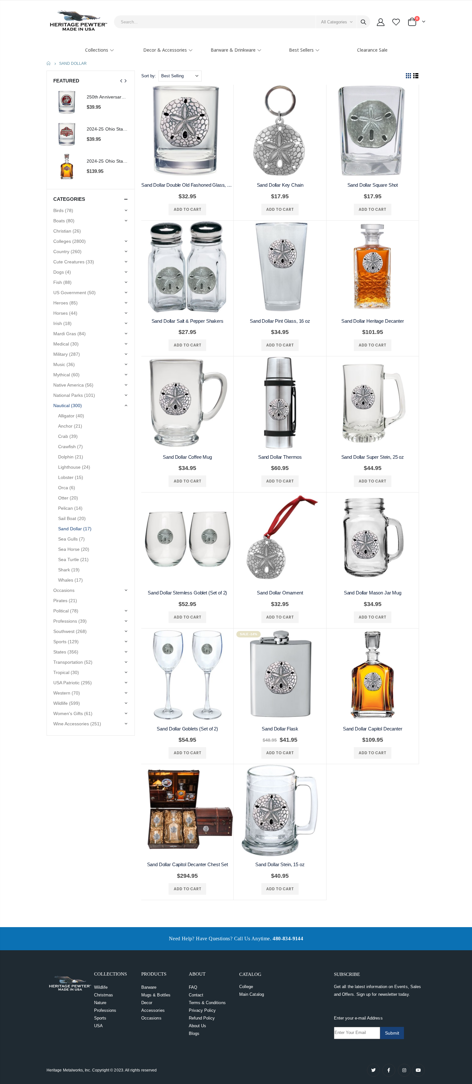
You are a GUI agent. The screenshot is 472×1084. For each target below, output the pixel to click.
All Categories (334, 22)
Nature (100, 1002)
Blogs (194, 1033)
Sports (100, 1018)
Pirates (65, 600)
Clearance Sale (372, 50)
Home (49, 63)
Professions (105, 1010)
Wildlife (101, 987)
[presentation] (121, 81)
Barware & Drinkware (233, 50)
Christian (67, 231)
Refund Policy (202, 1018)
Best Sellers (301, 50)
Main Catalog (251, 994)
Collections (96, 50)
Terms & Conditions (207, 1002)
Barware (148, 987)
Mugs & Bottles (155, 995)
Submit (392, 1033)
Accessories (153, 1010)
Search (363, 21)
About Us (197, 1025)
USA (98, 1025)
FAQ (193, 987)
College (246, 986)
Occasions (151, 1018)
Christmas (103, 995)
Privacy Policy (202, 1010)
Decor (146, 1002)
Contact (196, 995)
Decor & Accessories (165, 50)
